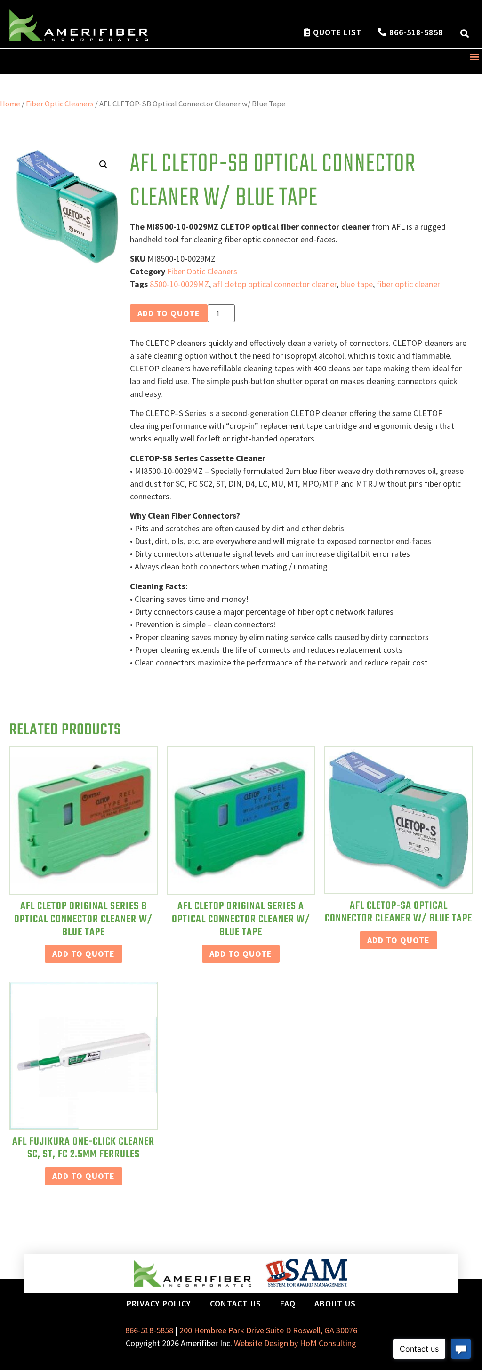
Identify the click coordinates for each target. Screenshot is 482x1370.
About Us (335, 1303)
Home (10, 104)
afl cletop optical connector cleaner (275, 284)
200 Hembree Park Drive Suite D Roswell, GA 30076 (268, 1330)
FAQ (288, 1303)
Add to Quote (168, 313)
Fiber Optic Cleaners (60, 104)
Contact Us (235, 1303)
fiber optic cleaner (408, 284)
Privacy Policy (159, 1303)
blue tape (356, 284)
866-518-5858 (149, 1330)
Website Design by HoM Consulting (295, 1343)
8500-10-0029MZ (179, 284)
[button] (465, 33)
